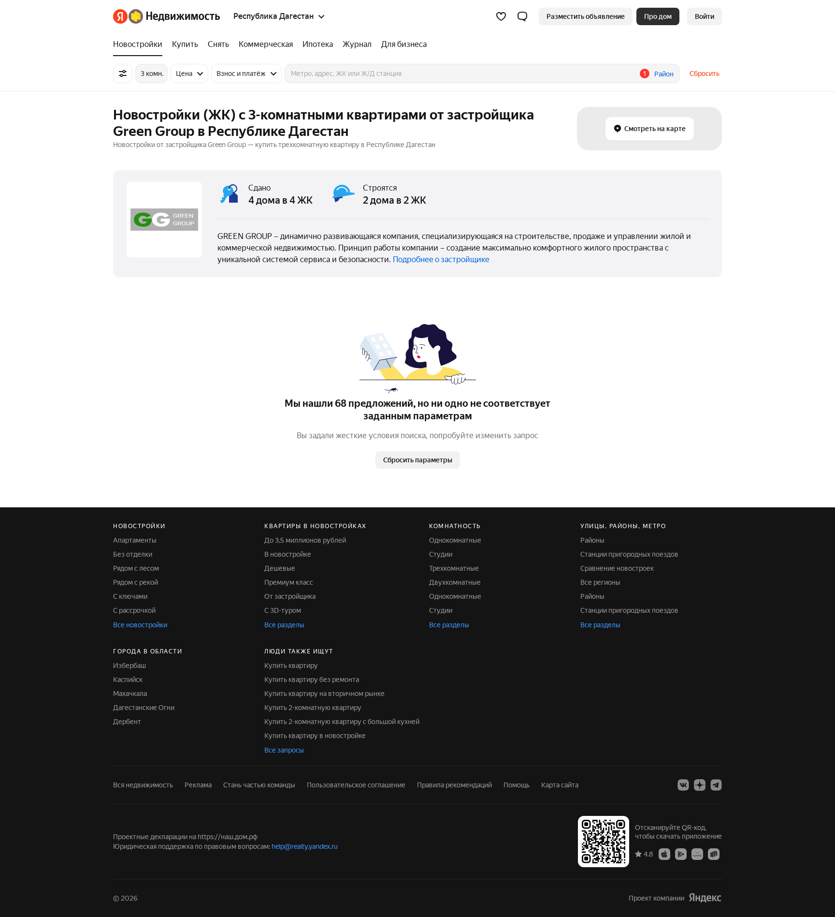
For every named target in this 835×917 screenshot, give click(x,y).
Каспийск (128, 679)
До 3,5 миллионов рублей (305, 540)
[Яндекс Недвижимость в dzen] (699, 785)
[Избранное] (501, 16)
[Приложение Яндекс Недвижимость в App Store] (664, 854)
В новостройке (287, 554)
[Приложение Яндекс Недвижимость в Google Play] (681, 854)
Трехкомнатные (454, 568)
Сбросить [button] (705, 73)
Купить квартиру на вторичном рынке (324, 693)
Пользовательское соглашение (356, 785)
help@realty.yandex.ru (305, 846)
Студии (440, 554)
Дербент (127, 721)
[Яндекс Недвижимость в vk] (683, 785)
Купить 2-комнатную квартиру (312, 707)
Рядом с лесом (136, 568)
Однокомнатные (455, 540)
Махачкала (130, 693)
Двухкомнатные (455, 582)
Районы (592, 540)
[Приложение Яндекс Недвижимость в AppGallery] (697, 854)
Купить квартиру (291, 665)
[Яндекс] (705, 897)
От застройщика (290, 596)
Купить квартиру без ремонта (311, 679)
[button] (522, 16)
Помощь (517, 785)
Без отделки (132, 554)
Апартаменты (135, 540)
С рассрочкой (134, 610)
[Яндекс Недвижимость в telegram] (716, 785)
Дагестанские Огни (143, 707)
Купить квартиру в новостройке (315, 736)
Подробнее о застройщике (441, 259)
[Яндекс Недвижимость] (166, 16)
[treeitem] (140, 44)
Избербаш (129, 665)
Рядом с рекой (135, 582)
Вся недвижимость (143, 785)
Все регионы (600, 582)
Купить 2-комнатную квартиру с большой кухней (341, 721)
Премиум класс (288, 582)
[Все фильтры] (122, 73)
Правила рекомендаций (454, 785)
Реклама (198, 785)
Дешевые (279, 568)
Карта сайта (559, 785)
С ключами (130, 596)
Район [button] (664, 74)
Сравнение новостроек (617, 568)
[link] (704, 16)
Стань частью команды (259, 785)
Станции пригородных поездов (629, 554)
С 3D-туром (282, 610)
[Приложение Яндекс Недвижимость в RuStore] (714, 854)
